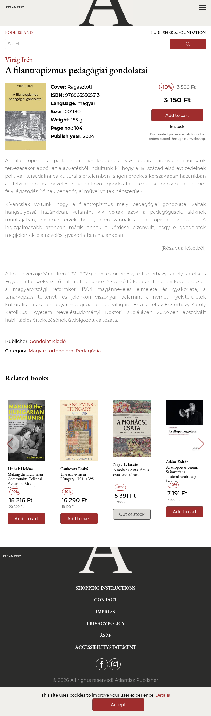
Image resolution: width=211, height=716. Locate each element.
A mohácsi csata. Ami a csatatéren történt (131, 472)
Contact (105, 600)
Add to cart (177, 115)
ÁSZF (105, 635)
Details (162, 695)
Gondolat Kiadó (48, 341)
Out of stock (132, 514)
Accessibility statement (105, 647)
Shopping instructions (105, 588)
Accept (118, 704)
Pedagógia (88, 351)
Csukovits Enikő (74, 469)
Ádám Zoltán (177, 462)
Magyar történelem (51, 351)
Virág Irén (19, 59)
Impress (105, 612)
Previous (9, 443)
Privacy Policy (106, 623)
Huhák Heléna (20, 469)
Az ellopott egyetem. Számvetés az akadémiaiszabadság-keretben (182, 473)
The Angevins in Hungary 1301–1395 (77, 477)
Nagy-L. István (125, 464)
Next (201, 443)
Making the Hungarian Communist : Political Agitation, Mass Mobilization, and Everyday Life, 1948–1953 (25, 480)
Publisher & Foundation (178, 32)
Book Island (19, 32)
